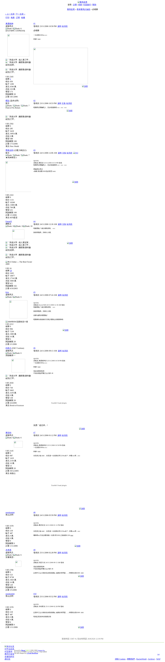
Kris (7, 292)
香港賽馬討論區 (83, 9)
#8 (34, 512)
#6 (34, 348)
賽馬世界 (71, 9)
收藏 (23, 18)
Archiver (151, 659)
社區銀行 (87, 5)
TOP (158, 654)
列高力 (8, 348)
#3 (34, 150)
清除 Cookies (120, 659)
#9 (34, 550)
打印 (7, 18)
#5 (34, 292)
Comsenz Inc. (41, 650)
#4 (34, 221)
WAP (158, 659)
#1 (34, 23)
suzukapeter (10, 512)
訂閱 (18, 18)
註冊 (75, 5)
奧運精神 (9, 24)
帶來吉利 (9, 150)
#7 (34, 433)
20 (11, 271)
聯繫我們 (131, 659)
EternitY (9, 221)
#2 (34, 101)
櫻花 (7, 101)
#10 (34, 594)
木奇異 (8, 550)
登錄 (80, 5)
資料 (59, 26)
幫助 (94, 5)
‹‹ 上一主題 (9, 14)
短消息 (65, 26)
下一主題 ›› (20, 14)
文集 (64, 103)
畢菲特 (8, 433)
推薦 (13, 18)
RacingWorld (141, 659)
